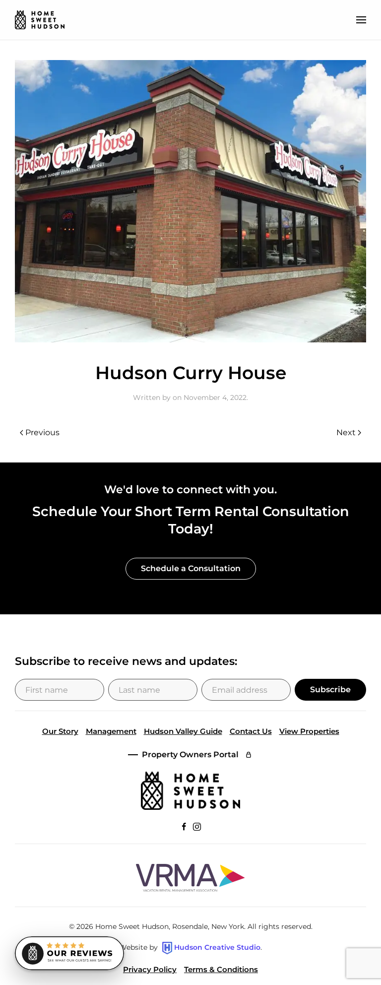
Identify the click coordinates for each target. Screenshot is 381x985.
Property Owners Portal (190, 754)
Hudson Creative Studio (217, 947)
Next (346, 432)
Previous (42, 432)
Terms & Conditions (221, 969)
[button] (361, 20)
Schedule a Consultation (191, 568)
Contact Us (251, 731)
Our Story (60, 731)
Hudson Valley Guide (183, 731)
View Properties (309, 731)
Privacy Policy (150, 969)
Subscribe (330, 689)
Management (111, 731)
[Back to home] (39, 20)
